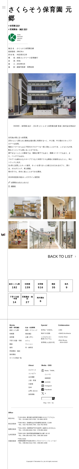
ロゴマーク (32, 370)
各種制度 (48, 378)
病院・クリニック (31, 330)
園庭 (11, 344)
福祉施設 (28, 333)
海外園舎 (13, 354)
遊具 (11, 347)
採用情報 (31, 394)
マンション (29, 344)
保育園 (12, 337)
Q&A (30, 387)
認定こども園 (14, 330)
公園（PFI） (29, 337)
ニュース (48, 374)
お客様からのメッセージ (20, 182)
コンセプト (32, 373)
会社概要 (31, 377)
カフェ (27, 340)
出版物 (30, 384)
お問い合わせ (33, 391)
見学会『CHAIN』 (47, 330)
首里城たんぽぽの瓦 (48, 342)
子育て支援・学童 (16, 340)
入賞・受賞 (32, 380)
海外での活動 (45, 333)
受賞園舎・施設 (15, 351)
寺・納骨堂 (29, 347)
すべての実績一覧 (16, 358)
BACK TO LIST (60, 256)
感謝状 (13, 186)
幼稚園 (12, 333)
